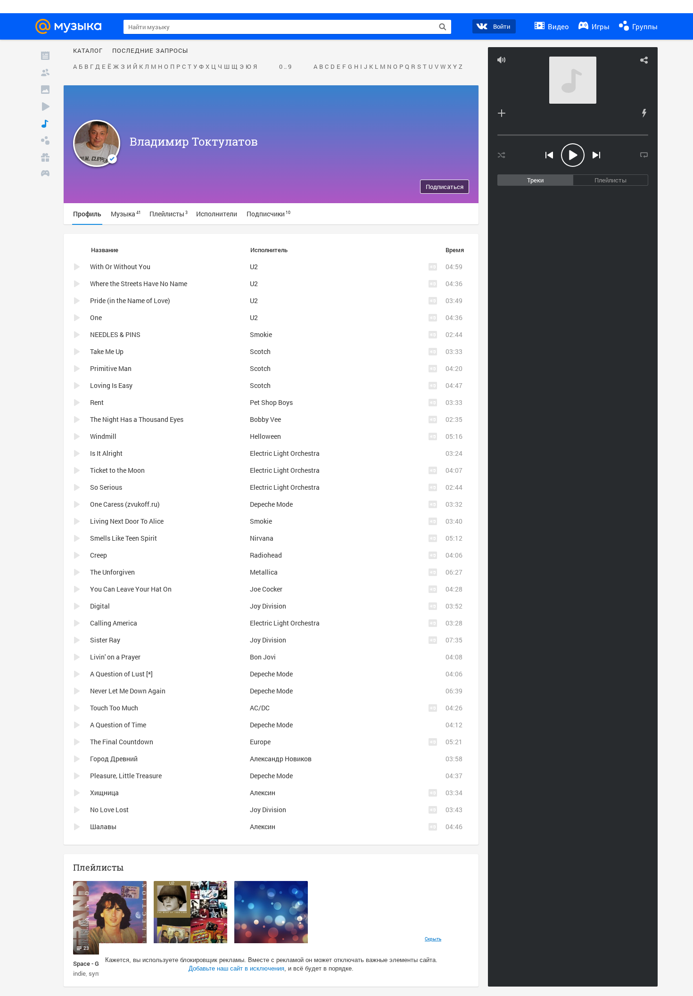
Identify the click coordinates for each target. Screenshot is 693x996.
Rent (97, 402)
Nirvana (261, 538)
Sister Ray (105, 639)
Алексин (262, 792)
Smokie (261, 334)
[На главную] (71, 26)
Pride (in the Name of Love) (130, 300)
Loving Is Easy (111, 385)
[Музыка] (45, 123)
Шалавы (103, 826)
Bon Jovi (263, 656)
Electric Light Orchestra (285, 453)
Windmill (103, 436)
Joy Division (268, 605)
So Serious (106, 487)
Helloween (265, 436)
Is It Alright (106, 453)
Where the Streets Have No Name (138, 283)
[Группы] (45, 140)
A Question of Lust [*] (121, 673)
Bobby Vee (265, 419)
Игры (600, 26)
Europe (260, 741)
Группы (644, 26)
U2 (254, 266)
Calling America (113, 622)
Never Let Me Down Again (127, 690)
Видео (557, 26)
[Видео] (45, 106)
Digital (100, 605)
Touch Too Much (114, 707)
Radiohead (266, 555)
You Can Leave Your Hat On (131, 588)
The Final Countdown (121, 741)
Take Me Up (107, 351)
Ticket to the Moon (117, 470)
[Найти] (442, 27)
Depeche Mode (271, 504)
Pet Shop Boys (271, 402)
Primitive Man (111, 368)
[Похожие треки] (644, 113)
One (96, 317)
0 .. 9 (285, 67)
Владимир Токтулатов (194, 141)
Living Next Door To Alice (127, 521)
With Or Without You (120, 266)
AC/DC (260, 707)
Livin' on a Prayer (115, 656)
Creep (98, 555)
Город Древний (114, 758)
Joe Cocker (266, 588)
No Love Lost (109, 809)
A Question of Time (118, 724)
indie (79, 973)
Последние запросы (150, 51)
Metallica (264, 572)
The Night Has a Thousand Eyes (136, 419)
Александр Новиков (281, 758)
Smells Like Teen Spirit (123, 538)
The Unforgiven (112, 572)
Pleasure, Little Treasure (126, 775)
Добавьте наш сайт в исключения (236, 968)
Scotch (260, 351)
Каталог (88, 51)
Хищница (104, 792)
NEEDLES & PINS (115, 334)
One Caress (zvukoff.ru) (125, 504)
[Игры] (45, 174)
